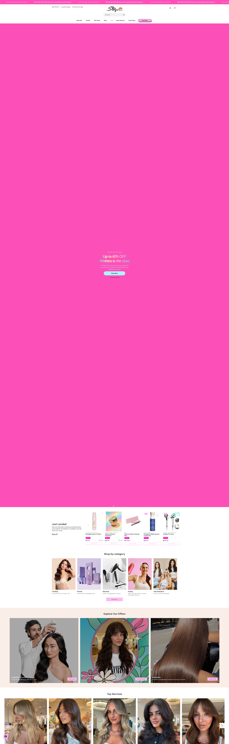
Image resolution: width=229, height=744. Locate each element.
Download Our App (77, 7)
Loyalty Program (66, 7)
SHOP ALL (114, 599)
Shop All (54, 534)
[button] (178, 525)
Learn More (212, 679)
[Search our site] (124, 15)
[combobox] (114, 15)
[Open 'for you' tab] (6, 736)
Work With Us (55, 7)
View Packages (141, 679)
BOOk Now (72, 679)
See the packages (62, 272)
